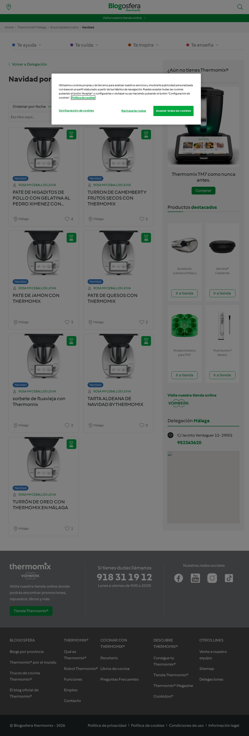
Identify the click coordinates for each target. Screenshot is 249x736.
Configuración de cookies (76, 110)
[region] (126, 99)
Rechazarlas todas (133, 110)
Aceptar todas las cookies (173, 110)
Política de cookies (83, 97)
